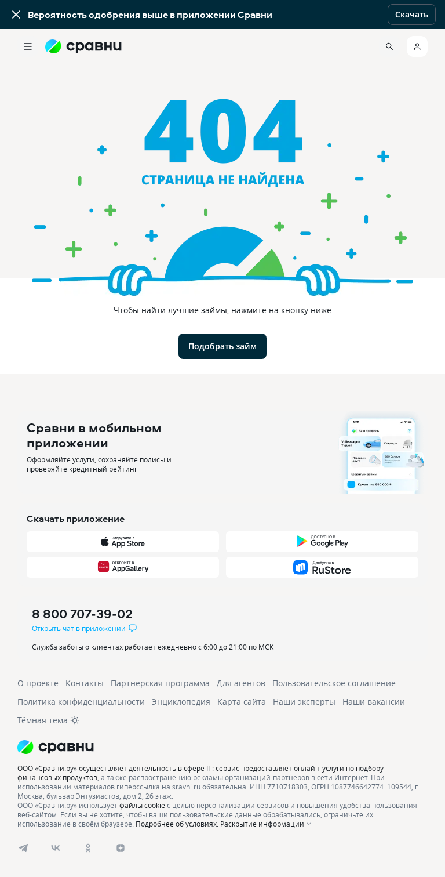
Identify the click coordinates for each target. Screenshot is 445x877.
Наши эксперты (304, 701)
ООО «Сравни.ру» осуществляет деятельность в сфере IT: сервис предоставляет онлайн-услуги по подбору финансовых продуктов (200, 772)
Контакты (84, 682)
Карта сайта (241, 701)
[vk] (55, 848)
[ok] (88, 848)
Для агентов (241, 682)
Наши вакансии (373, 701)
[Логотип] (222, 747)
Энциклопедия (181, 701)
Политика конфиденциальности (81, 701)
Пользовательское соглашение (334, 682)
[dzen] (120, 848)
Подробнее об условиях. (177, 823)
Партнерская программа (160, 682)
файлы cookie (142, 805)
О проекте (38, 682)
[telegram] (23, 848)
